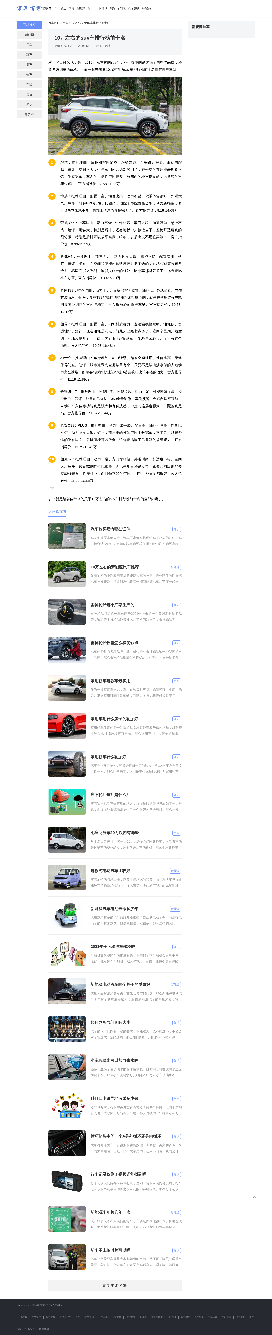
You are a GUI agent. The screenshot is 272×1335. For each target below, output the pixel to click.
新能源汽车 (65, 1317)
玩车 (29, 54)
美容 (29, 94)
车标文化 (226, 1317)
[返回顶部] (254, 1197)
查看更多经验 (115, 1285)
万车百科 (54, 22)
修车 (29, 74)
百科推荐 (29, 24)
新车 (90, 8)
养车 (29, 64)
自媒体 (143, 1317)
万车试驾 (50, 1317)
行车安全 (30, 1329)
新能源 (80, 8)
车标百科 (213, 1317)
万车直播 (103, 1317)
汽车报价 (134, 8)
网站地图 (44, 1329)
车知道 (121, 8)
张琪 (107, 45)
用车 (29, 44)
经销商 (146, 8)
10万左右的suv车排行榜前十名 (90, 22)
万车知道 (116, 1317)
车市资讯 (101, 8)
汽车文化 (240, 1317)
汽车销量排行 (158, 1317)
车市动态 (60, 8)
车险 (29, 84)
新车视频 (199, 1317)
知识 (29, 104)
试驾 (71, 8)
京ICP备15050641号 (51, 1305)
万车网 (24, 1317)
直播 (112, 8)
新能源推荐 (201, 27)
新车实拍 (185, 1317)
